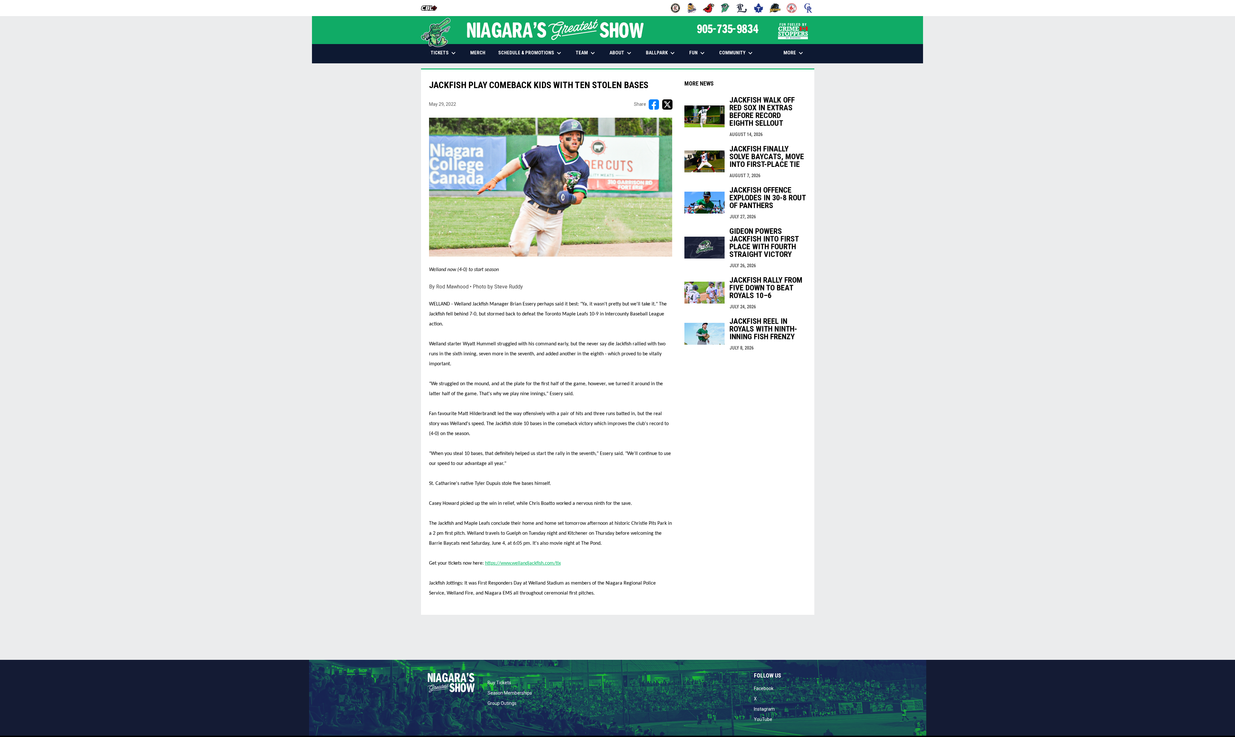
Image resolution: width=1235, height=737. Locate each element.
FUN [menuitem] (697, 53)
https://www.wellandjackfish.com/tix (523, 563)
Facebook (763, 688)
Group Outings (502, 703)
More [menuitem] (794, 53)
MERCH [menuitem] (480, 53)
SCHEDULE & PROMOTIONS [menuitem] (530, 53)
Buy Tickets (499, 682)
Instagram (764, 709)
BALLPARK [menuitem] (661, 53)
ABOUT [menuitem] (621, 53)
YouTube (763, 719)
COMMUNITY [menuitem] (736, 53)
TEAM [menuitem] (586, 53)
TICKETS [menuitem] (444, 53)
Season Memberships (510, 693)
